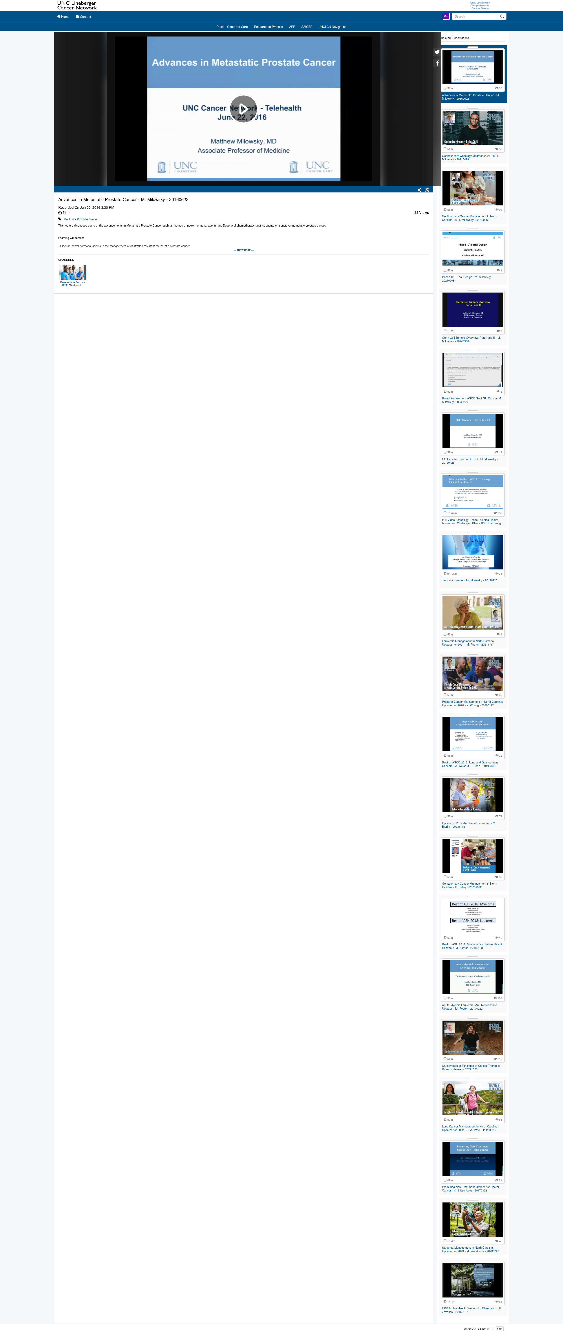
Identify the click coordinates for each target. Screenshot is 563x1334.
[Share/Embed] (420, 190)
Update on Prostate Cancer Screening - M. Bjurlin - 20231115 (469, 825)
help (499, 1328)
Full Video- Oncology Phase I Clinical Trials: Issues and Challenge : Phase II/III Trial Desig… (473, 521)
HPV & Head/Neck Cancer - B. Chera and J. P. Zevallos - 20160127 (472, 1310)
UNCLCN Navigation (332, 26)
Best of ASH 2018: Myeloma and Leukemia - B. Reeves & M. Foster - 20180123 (472, 946)
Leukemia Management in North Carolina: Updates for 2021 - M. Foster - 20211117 (468, 642)
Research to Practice (268, 26)
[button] (427, 190)
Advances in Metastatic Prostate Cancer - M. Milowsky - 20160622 (471, 97)
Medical (69, 219)
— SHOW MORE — (244, 250)
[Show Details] (472, 47)
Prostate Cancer (87, 219)
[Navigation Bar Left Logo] (77, 5)
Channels (66, 260)
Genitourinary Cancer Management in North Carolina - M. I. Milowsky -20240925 (469, 218)
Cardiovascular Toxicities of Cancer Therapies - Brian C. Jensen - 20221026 (472, 1067)
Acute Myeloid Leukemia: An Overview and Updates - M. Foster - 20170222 (469, 1006)
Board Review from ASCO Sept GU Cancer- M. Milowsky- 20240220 (472, 400)
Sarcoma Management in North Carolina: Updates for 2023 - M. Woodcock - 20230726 (470, 1249)
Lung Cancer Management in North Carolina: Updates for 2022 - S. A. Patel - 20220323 (470, 1128)
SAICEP (306, 26)
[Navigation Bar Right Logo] (480, 5)
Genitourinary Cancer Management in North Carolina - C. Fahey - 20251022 (469, 885)
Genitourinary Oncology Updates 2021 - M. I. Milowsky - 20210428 (470, 157)
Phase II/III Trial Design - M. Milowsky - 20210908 (467, 278)
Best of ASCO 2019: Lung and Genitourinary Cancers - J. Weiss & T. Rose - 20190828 (470, 764)
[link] (446, 16)
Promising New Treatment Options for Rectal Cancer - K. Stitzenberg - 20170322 (470, 1188)
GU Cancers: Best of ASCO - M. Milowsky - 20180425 (470, 461)
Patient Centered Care (232, 26)
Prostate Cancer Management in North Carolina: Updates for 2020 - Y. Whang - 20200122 (472, 703)
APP (292, 26)
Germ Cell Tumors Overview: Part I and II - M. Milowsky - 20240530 (471, 339)
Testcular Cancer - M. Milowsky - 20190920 (469, 580)
